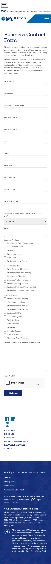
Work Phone (9, 177)
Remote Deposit (14, 331)
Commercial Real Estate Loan (20, 243)
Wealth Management (17, 442)
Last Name (8, 93)
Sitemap (7, 477)
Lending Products (11, 240)
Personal (10, 431)
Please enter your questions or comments (22, 343)
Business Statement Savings (19, 280)
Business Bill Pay (14, 313)
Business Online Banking (17, 298)
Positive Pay (12, 327)
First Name (9, 81)
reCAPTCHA (9, 376)
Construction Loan (15, 247)
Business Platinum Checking (19, 273)
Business (9, 438)
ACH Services (13, 320)
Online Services (11, 295)
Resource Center (14, 445)
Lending (9, 434)
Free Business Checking (17, 269)
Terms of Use (10, 486)
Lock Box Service (14, 334)
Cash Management (15, 316)
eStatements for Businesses (19, 302)
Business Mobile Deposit (17, 309)
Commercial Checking (16, 276)
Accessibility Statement (14, 490)
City (5, 141)
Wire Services (13, 324)
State (6, 153)
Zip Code (8, 165)
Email (6, 228)
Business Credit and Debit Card (20, 291)
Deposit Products (11, 266)
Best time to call (11, 201)
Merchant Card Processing (18, 338)
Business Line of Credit (17, 261)
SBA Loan (11, 250)
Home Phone (9, 189)
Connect (9, 449)
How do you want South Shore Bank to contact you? (24, 214)
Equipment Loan (14, 254)
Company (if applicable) (14, 105)
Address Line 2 (10, 129)
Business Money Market (17, 283)
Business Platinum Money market (21, 287)
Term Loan (11, 257)
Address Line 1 (10, 117)
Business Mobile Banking (18, 306)
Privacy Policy (10, 481)
